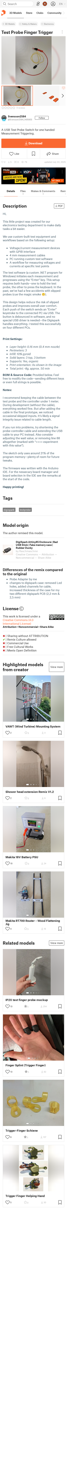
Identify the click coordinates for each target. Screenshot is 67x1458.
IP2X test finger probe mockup (26, 999)
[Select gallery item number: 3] (33, 719)
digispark (9, 509)
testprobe (25, 509)
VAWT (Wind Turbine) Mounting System (32, 726)
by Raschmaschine (27, 551)
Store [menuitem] (29, 12)
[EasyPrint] (38, 4)
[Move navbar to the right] (63, 13)
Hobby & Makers (29, 24)
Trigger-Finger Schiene (21, 1130)
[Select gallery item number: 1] (27, 719)
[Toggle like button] (7, 733)
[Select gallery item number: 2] (31, 719)
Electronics (49, 24)
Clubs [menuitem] (39, 12)
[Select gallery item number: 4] (36, 719)
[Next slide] (62, 96)
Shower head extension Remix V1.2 (29, 791)
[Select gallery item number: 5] (39, 719)
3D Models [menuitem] (15, 12)
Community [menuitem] (54, 12)
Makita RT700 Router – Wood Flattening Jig (32, 922)
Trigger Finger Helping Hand (25, 1196)
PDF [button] (60, 205)
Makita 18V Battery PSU (21, 857)
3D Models (10, 24)
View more (56, 666)
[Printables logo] (3, 13)
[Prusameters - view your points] (45, 4)
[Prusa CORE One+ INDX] (33, 175)
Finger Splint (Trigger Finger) (25, 1065)
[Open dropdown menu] (62, 32)
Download (35, 143)
